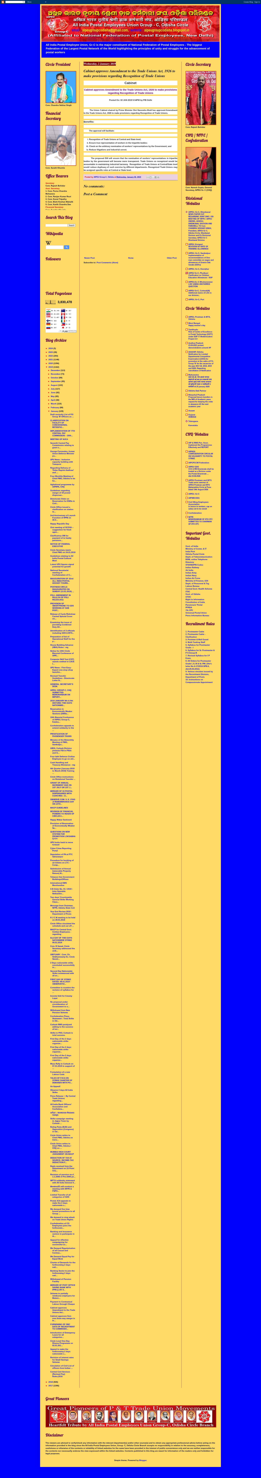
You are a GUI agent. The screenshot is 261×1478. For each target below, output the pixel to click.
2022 (51, 356)
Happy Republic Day (59, 524)
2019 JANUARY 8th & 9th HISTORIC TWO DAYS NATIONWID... (61, 703)
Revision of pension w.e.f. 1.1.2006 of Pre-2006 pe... (62, 1175)
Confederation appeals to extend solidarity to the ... (62, 727)
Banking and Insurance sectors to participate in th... (62, 1233)
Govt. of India (192, 546)
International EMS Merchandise (58, 884)
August (54, 385)
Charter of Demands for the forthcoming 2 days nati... (62, 1264)
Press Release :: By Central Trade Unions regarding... (62, 1098)
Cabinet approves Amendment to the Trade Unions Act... (62, 1310)
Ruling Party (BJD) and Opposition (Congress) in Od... (62, 1129)
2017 (51, 1386)
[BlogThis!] (150, 177)
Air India (189, 570)
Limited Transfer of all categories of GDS (60, 1196)
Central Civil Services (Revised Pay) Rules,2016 (60, 1374)
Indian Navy (191, 575)
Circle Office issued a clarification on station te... (61, 509)
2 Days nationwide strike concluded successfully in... (62, 965)
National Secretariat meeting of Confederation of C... (61, 572)
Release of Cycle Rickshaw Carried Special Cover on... (62, 616)
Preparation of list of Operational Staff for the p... (62, 639)
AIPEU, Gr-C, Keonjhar (198, 269)
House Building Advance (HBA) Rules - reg (61, 646)
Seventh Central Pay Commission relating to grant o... (62, 445)
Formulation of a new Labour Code (60, 1073)
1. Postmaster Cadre (195, 631)
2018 (51, 1382)
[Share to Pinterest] (158, 177)
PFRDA (189, 607)
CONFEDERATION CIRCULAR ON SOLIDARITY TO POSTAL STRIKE (200, 456)
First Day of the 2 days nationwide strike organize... (60, 1041)
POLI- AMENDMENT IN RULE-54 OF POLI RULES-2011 (60, 597)
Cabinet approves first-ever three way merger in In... (62, 1318)
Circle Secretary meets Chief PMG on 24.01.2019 (62, 551)
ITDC (188, 591)
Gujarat (191, 415)
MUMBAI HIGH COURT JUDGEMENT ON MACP (62, 1153)
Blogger (142, 1460)
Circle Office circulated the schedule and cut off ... (62, 924)
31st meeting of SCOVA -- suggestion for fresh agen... (62, 529)
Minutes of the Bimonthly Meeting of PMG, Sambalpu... (62, 742)
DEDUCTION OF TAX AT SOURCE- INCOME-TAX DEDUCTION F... (62, 1160)
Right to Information (195, 599)
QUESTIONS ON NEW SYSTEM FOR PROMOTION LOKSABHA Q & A (62, 835)
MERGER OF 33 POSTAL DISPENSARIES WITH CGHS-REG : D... (61, 793)
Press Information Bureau (197, 615)
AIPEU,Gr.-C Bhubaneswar (200, 282)
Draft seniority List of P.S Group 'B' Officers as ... (62, 415)
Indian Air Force (193, 578)
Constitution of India (195, 602)
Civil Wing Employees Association (198, 503)
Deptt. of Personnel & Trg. (197, 583)
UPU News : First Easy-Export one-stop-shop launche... (61, 669)
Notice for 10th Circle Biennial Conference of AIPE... (62, 653)
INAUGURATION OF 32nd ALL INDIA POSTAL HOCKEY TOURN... (61, 580)
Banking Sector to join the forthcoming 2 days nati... (62, 1273)
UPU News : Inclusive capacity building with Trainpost (61, 461)
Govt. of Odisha (193, 594)
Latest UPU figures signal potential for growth (62, 565)
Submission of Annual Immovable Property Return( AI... (60, 871)
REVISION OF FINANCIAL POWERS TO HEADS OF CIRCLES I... (62, 813)
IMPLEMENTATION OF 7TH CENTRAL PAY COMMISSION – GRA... (62, 433)
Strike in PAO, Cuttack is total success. (61, 1034)
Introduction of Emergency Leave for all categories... (62, 1335)
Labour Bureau (192, 586)
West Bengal (194, 323)
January (55, 411)
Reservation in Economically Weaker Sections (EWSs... (61, 711)
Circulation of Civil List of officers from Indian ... (62, 1367)
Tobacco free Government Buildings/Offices (62, 878)
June (53, 392)
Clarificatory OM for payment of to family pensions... (60, 538)
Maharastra (193, 375)
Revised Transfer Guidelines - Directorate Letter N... (62, 678)
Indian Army (191, 573)
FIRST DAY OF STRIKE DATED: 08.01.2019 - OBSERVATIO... (60, 981)
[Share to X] (153, 177)
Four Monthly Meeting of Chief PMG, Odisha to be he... (62, 478)
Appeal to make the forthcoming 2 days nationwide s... (60, 1351)
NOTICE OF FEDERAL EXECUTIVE (60, 545)
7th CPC (189, 610)
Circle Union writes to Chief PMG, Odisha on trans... (61, 1137)
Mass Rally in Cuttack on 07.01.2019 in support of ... (62, 1066)
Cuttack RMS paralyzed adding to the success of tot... (61, 1026)
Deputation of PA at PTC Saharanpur (61, 855)
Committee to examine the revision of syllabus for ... (62, 989)
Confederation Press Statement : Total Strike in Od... (62, 1018)
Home (130, 258)
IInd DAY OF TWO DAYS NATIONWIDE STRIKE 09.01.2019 (61, 940)
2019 (51, 367)
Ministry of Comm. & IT (196, 549)
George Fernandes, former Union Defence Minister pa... (62, 453)
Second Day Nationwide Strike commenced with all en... (62, 973)
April (53, 400)
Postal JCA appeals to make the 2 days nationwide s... (60, 1203)
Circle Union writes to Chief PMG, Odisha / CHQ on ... (60, 1145)
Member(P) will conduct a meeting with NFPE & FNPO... (62, 1188)
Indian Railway (192, 567)
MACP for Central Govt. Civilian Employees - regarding (61, 931)
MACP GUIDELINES (59, 808)
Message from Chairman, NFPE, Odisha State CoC (62, 906)
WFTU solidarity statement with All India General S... (62, 1181)
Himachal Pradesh (196, 395)
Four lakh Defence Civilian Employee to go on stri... (62, 757)
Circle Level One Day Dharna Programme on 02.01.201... (61, 1343)
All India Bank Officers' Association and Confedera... (61, 1106)
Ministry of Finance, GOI (197, 581)
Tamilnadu (193, 329)
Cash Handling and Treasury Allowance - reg (62, 763)
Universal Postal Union (196, 613)
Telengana (193, 421)
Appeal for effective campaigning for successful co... (59, 1242)
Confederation (195, 513)
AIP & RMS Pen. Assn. (198, 443)
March (54, 404)
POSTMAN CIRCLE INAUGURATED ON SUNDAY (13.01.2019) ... (62, 589)
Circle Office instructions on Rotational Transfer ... (62, 778)
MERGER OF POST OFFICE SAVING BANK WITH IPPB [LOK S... (62, 1287)
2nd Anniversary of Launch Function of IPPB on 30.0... (62, 517)
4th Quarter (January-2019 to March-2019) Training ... (62, 770)
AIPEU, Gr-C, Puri (196, 299)
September (56, 381)
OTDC (188, 597)
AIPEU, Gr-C (193, 494)
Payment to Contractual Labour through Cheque (62, 1303)
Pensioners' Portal (194, 605)
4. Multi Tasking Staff (195, 642)
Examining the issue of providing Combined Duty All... (61, 624)
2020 (51, 363)
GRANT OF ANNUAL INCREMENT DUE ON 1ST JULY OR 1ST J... (61, 785)
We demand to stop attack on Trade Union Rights (62, 1218)
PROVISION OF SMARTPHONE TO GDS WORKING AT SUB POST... (62, 606)
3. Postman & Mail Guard (197, 639)
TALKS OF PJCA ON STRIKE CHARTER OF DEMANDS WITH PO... (61, 1080)
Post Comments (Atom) (107, 262)
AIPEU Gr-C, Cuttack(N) (199, 290)
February (55, 407)
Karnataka (193, 425)
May (53, 396)
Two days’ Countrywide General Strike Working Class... (62, 899)
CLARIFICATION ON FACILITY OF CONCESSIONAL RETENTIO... (59, 423)
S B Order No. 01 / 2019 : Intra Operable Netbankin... (61, 891)
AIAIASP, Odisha (195, 352)
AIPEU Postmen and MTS (200, 480)
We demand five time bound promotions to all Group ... (62, 1211)
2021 (51, 359)
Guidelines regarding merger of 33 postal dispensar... (60, 492)
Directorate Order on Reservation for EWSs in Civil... (62, 501)
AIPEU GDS (193, 467)
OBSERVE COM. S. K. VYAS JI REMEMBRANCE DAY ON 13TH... (62, 801)
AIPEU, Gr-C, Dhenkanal (199, 212)
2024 (51, 348)
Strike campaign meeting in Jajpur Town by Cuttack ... (61, 1121)
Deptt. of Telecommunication (199, 557)
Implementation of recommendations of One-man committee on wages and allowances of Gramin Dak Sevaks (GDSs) (201, 260)
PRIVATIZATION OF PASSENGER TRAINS (61, 735)
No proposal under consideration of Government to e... (59, 1004)
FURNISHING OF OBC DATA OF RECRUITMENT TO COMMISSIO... (62, 1326)
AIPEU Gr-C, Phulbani (198, 273)
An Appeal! (55, 1086)
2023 (51, 352)
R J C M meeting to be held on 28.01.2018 (62, 918)
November (56, 374)
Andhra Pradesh (195, 343)
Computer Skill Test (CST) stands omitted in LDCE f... (62, 661)
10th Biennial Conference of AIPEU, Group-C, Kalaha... (62, 719)
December (56, 370)
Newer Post (89, 258)
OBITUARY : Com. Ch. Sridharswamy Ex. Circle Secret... (62, 956)
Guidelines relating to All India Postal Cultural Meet (61, 558)
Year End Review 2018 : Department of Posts (61, 912)
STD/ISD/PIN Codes (194, 565)
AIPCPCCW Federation (198, 463)
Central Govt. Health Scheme (199, 589)
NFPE (190, 517)
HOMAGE (192, 417)
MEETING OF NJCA (59, 439)
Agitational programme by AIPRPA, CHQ (62, 485)
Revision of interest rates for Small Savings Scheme (62, 1359)
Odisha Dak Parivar (197, 391)
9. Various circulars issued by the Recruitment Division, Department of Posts (199, 674)
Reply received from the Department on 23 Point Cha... (62, 1168)
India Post (190, 551)
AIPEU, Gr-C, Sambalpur (199, 253)
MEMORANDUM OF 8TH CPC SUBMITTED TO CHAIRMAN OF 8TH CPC (200, 521)
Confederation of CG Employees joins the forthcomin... (60, 1225)
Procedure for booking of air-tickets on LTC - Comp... (62, 862)
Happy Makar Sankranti (61, 820)
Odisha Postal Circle (195, 554)
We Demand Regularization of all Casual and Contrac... (62, 1250)
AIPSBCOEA (194, 498)
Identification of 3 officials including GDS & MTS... (62, 632)
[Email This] (148, 177)
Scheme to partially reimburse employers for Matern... (62, 1295)
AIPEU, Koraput (195, 244)
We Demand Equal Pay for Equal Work (62, 1257)
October (55, 378)
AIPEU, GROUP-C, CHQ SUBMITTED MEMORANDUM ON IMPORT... (60, 693)
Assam (191, 411)
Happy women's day (196, 325)
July (53, 389)
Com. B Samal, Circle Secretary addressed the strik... (62, 948)
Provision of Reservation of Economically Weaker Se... (62, 825)
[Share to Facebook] (155, 177)
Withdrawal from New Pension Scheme (60, 1011)
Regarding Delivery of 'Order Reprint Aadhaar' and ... (62, 470)
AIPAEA (191, 451)
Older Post (172, 258)
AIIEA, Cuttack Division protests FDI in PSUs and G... (61, 750)
